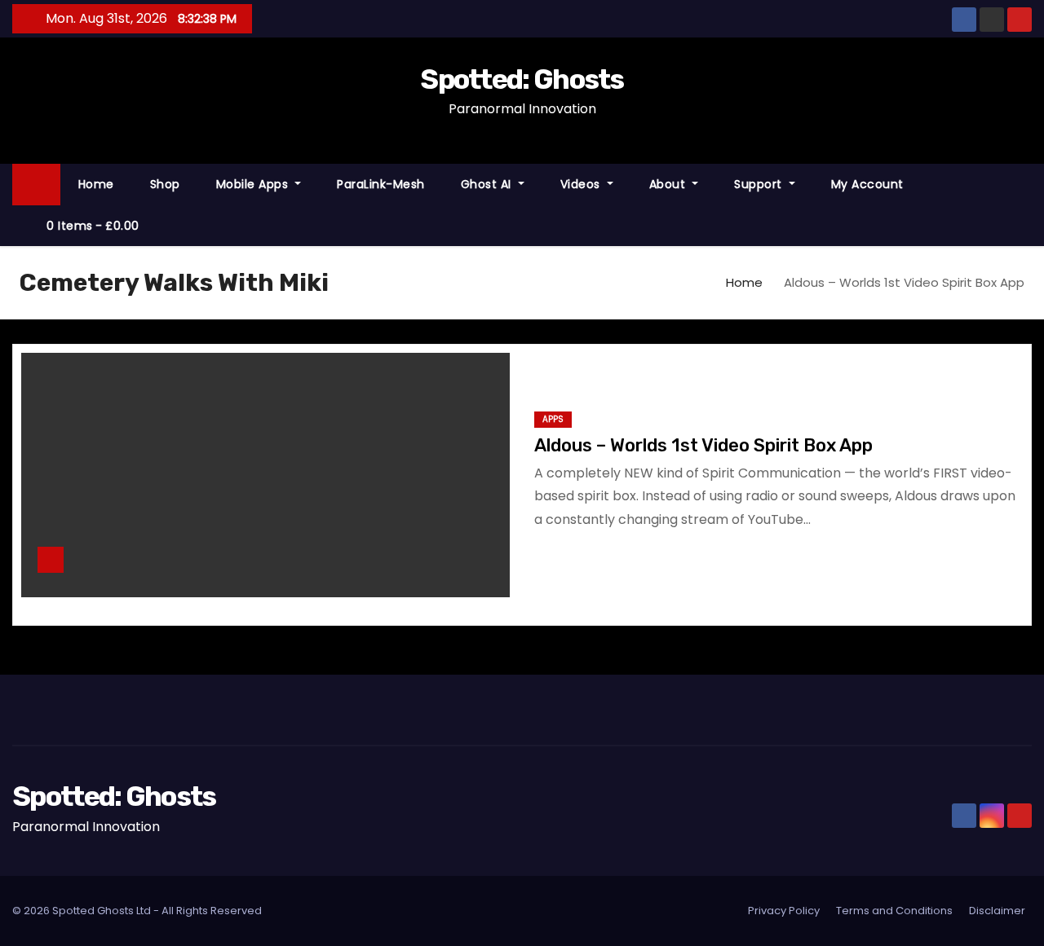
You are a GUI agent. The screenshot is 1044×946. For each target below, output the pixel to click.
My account (867, 184)
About (669, 184)
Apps (553, 419)
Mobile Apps (254, 184)
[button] (1027, 204)
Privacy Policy (784, 910)
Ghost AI (488, 184)
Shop (165, 184)
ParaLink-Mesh (381, 184)
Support (759, 184)
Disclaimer (997, 910)
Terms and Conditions (894, 910)
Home (96, 184)
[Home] (36, 184)
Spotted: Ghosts (522, 79)
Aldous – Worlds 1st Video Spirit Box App (703, 445)
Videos (582, 184)
